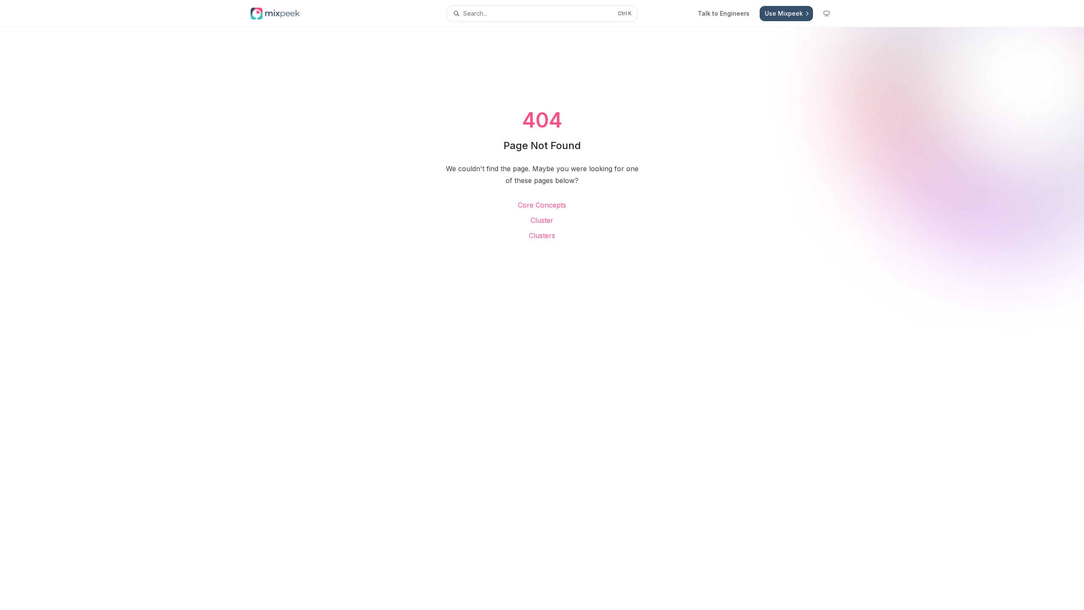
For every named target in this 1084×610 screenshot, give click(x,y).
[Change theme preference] (826, 13)
